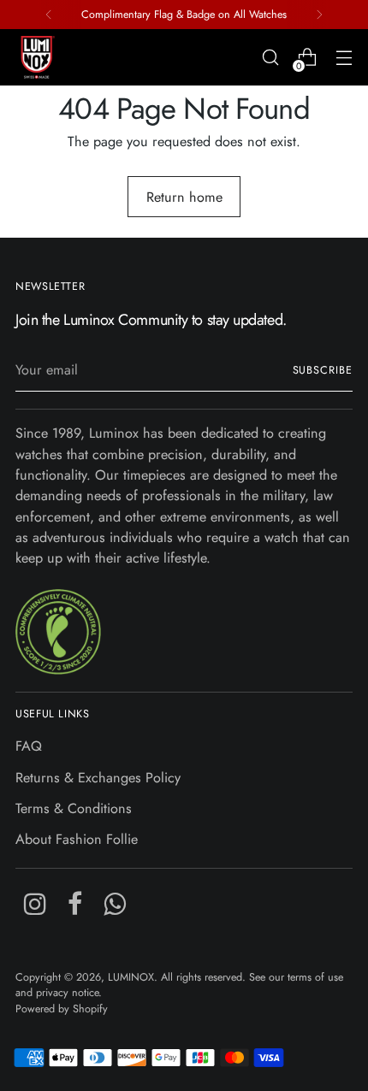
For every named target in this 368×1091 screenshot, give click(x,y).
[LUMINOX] (36, 57)
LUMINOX (131, 977)
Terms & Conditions (73, 808)
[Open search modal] (270, 57)
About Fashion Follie (76, 839)
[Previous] (49, 14)
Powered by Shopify (61, 1009)
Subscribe (323, 370)
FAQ (28, 746)
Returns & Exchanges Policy (98, 777)
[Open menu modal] (343, 57)
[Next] (319, 14)
